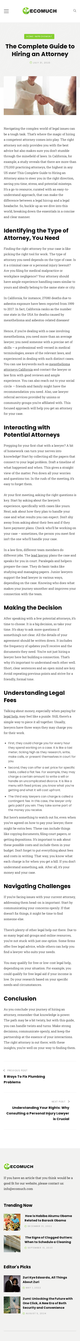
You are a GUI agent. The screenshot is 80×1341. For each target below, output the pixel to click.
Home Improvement (39, 36)
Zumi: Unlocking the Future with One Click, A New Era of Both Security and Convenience (48, 1303)
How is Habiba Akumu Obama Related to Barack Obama (48, 1218)
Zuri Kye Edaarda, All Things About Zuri (45, 1279)
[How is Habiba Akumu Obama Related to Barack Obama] (12, 1223)
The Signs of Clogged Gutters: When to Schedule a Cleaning (48, 1239)
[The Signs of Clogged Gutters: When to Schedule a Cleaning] (12, 1244)
